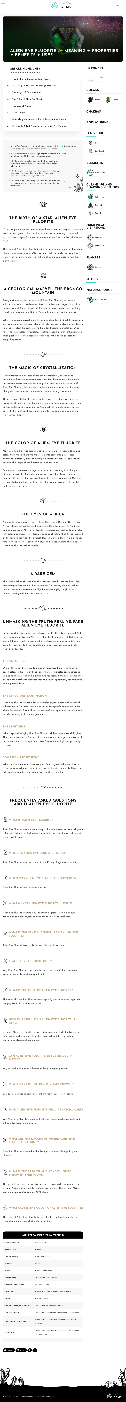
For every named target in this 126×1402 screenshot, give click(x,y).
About (5, 1396)
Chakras (93, 111)
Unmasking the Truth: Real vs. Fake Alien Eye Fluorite (39, 120)
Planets (93, 257)
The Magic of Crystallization (26, 93)
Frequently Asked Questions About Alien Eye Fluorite (39, 126)
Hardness (94, 68)
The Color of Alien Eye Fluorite (28, 99)
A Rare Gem (18, 113)
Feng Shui (94, 133)
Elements (94, 163)
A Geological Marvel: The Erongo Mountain (34, 86)
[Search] (118, 5)
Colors (92, 90)
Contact (15, 1396)
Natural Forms (99, 290)
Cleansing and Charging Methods (102, 186)
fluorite (60, 146)
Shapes (92, 279)
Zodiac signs (97, 122)
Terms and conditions (45, 1396)
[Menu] (3, 5)
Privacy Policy (27, 1396)
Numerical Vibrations (95, 226)
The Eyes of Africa (21, 106)
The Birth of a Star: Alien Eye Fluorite (31, 79)
